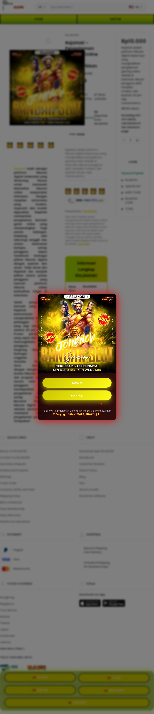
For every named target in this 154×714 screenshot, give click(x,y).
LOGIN (77, 382)
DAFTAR (77, 395)
